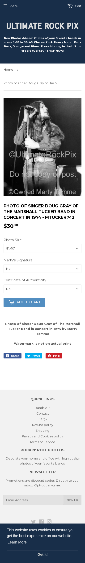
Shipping (42, 430)
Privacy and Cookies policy (42, 436)
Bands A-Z (43, 408)
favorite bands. (54, 463)
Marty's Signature (18, 260)
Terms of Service (42, 442)
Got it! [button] (43, 554)
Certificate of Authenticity (25, 280)
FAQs (42, 419)
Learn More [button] (17, 542)
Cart (77, 6)
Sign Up (72, 500)
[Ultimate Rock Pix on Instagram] (49, 522)
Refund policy (42, 425)
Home (8, 69)
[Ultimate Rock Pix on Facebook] (41, 522)
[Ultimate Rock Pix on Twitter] (33, 522)
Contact (42, 413)
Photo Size (13, 240)
